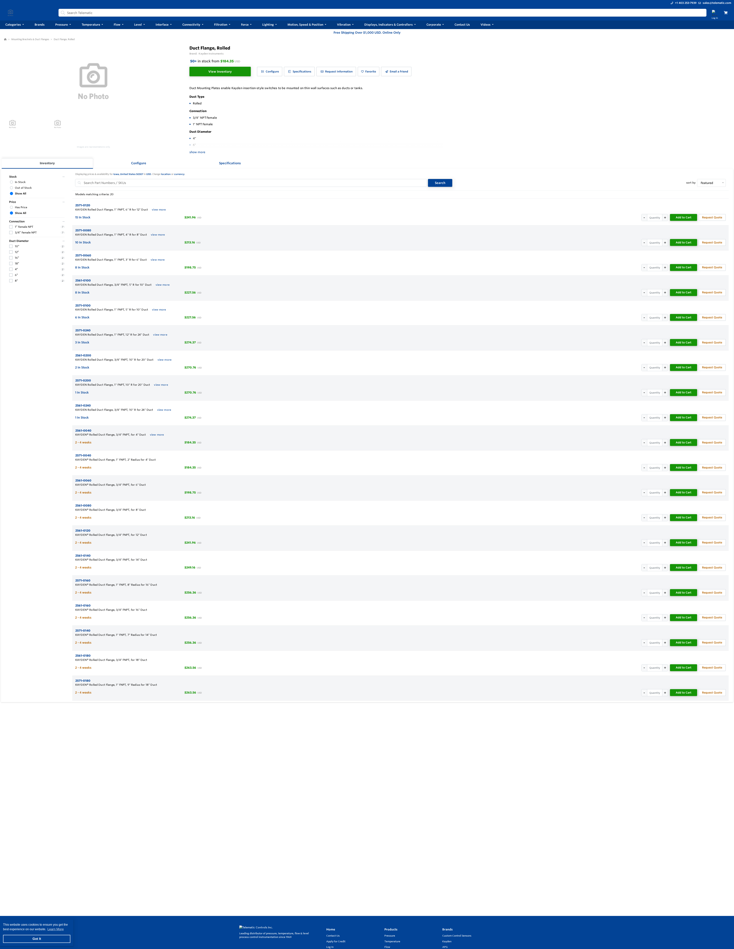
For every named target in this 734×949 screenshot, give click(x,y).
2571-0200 (83, 380)
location (166, 174)
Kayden (446, 941)
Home (330, 929)
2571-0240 (83, 330)
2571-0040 (83, 455)
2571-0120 (82, 205)
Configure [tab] (138, 163)
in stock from (215, 61)
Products (390, 929)
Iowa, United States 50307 (128, 174)
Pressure (389, 935)
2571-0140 (82, 630)
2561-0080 (83, 505)
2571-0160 (82, 580)
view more (159, 209)
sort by (691, 182)
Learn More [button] (55, 929)
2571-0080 (83, 230)
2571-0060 (83, 255)
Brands (447, 929)
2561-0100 (83, 280)
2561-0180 (83, 655)
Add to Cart (683, 217)
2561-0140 (83, 555)
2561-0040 (83, 430)
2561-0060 (83, 480)
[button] (14, 24)
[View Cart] (725, 12)
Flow (387, 946)
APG (445, 946)
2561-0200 (83, 355)
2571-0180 (82, 680)
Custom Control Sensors (456, 935)
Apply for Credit (335, 941)
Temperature (392, 941)
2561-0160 (83, 605)
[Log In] (714, 12)
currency (179, 174)
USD (148, 174)
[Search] (62, 12)
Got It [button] (36, 939)
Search (440, 183)
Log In (330, 946)
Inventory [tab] (47, 163)
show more (197, 152)
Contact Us (333, 935)
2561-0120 (82, 530)
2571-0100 (83, 305)
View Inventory (220, 71)
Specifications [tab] (230, 163)
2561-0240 (83, 405)
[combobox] (382, 12)
